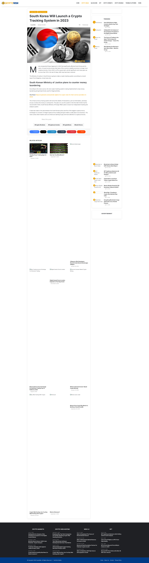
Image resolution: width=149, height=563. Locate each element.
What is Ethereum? (55, 512)
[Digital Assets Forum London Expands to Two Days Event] (59, 274)
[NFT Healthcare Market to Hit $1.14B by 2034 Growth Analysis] (98, 173)
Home (77, 3)
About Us (106, 560)
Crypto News (85, 3)
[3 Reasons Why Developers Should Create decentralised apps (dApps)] (79, 201)
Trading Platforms (131, 3)
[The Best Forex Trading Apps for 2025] (38, 148)
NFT (100, 3)
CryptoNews (67, 125)
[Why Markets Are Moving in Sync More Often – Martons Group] (98, 104)
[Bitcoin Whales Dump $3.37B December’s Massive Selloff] (98, 188)
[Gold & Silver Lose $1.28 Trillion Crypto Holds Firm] (98, 181)
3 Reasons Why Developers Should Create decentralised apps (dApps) (79, 263)
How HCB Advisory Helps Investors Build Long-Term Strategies (111, 24)
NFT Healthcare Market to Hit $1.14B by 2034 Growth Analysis (111, 172)
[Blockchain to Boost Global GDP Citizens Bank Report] (98, 166)
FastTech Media (57, 560)
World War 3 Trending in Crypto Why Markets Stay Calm (110, 194)
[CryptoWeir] (10, 3)
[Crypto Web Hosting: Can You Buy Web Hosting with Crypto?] (38, 452)
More (139, 3)
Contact (112, 560)
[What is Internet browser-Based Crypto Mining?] (79, 327)
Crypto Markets (108, 3)
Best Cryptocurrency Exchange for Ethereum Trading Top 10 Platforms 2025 (38, 388)
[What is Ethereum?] (59, 452)
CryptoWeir (33, 24)
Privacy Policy (118, 560)
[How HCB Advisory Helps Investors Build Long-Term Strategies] (98, 25)
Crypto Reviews (119, 3)
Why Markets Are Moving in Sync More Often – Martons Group (111, 48)
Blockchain (94, 3)
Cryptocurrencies (54, 125)
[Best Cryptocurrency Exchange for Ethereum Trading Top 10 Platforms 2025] (38, 327)
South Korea (79, 125)
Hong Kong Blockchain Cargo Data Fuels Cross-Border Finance (111, 201)
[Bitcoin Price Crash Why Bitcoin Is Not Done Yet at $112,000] (79, 399)
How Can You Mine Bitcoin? (57, 155)
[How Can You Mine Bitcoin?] (59, 148)
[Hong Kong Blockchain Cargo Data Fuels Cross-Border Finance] (98, 202)
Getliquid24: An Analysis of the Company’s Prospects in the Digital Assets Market (111, 31)
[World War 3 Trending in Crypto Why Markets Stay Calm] (98, 195)
